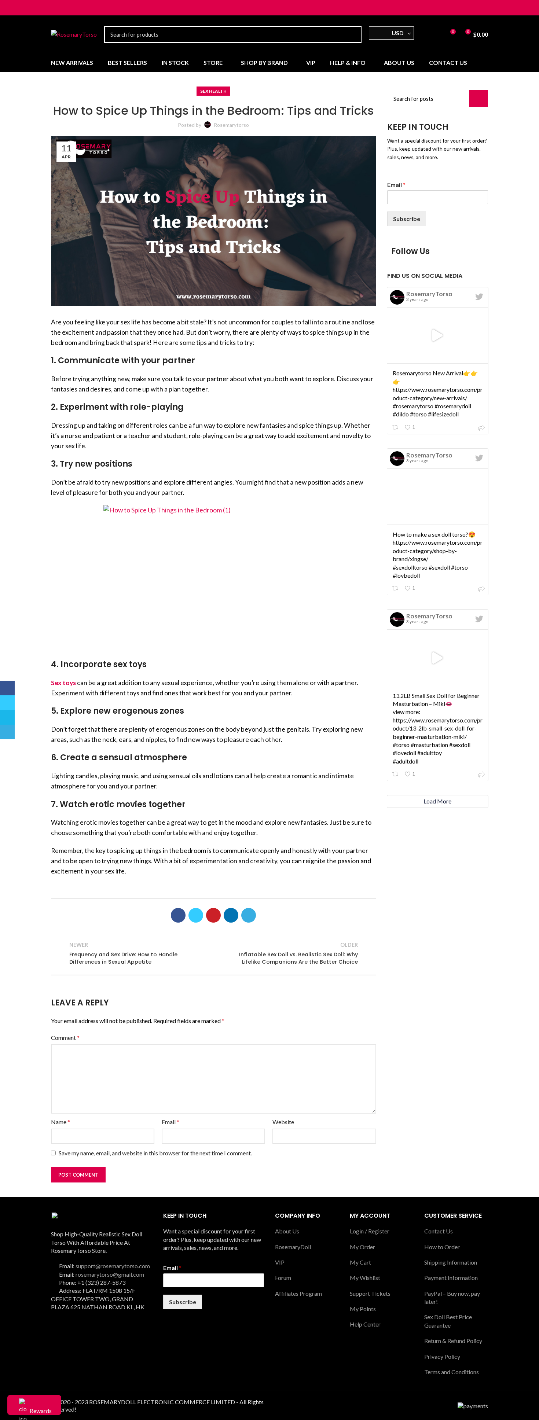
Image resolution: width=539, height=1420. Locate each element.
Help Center (365, 1324)
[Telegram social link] (80, 7)
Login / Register (369, 1231)
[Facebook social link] (55, 7)
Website (283, 1121)
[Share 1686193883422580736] (481, 428)
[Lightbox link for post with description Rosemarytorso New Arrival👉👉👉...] (437, 335)
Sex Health (213, 91)
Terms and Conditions (451, 1371)
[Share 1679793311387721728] (481, 589)
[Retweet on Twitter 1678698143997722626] (396, 774)
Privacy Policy (442, 1356)
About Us (287, 1231)
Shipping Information (450, 1262)
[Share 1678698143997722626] (481, 775)
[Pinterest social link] (213, 915)
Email (170, 1121)
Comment (65, 1037)
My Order (362, 1246)
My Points (363, 1308)
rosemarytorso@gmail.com (110, 1274)
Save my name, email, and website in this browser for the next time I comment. (155, 1152)
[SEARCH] (351, 34)
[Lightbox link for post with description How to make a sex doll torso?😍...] (437, 496)
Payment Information (451, 1277)
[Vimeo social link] (72, 7)
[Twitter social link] (63, 7)
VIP (280, 1262)
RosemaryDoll (293, 1246)
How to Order (442, 1246)
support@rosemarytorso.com (113, 1265)
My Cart (360, 1262)
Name (60, 1121)
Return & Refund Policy (453, 1340)
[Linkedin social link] (231, 915)
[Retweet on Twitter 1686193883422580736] (396, 427)
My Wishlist (365, 1277)
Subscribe (406, 218)
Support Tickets (370, 1293)
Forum (283, 1277)
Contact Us (438, 1231)
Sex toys (63, 683)
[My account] (423, 34)
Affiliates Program (298, 1293)
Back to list (213, 953)
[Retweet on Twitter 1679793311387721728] (396, 588)
